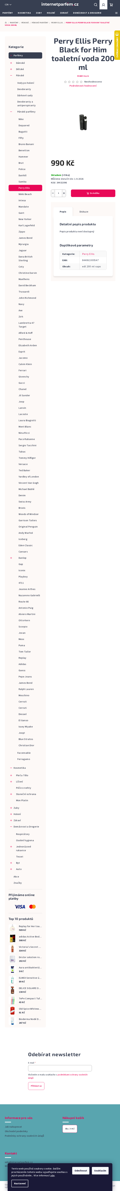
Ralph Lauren (26, 689)
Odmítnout (81, 1170)
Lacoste (23, 414)
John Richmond (27, 298)
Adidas (22, 664)
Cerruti (23, 701)
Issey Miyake (26, 726)
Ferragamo (23, 759)
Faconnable (24, 753)
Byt (18, 863)
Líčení (19, 781)
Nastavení (20, 1183)
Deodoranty (24, 89)
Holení (17, 814)
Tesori (19, 856)
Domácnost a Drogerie (26, 826)
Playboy (23, 576)
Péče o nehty (23, 788)
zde (52, 1175)
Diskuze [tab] (84, 211)
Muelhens (24, 279)
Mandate (24, 206)
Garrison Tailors (28, 520)
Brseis (22, 508)
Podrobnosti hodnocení (83, 85)
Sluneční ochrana (26, 794)
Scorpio (23, 626)
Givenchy (24, 376)
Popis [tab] (63, 211)
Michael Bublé (27, 489)
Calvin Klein (25, 364)
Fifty (21, 138)
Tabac (22, 451)
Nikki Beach (25, 194)
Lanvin (22, 408)
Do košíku (94, 193)
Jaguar (23, 250)
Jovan (22, 633)
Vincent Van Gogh (29, 483)
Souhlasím (100, 1170)
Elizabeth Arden (28, 345)
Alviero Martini (27, 614)
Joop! (22, 733)
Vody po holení (25, 83)
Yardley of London (29, 476)
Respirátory (23, 834)
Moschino (24, 695)
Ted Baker (24, 470)
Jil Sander (24, 395)
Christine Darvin (28, 273)
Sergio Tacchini (28, 445)
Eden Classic (26, 545)
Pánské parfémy (26, 111)
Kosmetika (20, 768)
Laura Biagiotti (27, 420)
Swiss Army (25, 501)
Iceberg (23, 539)
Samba (23, 181)
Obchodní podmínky (16, 1131)
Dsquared (24, 125)
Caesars (23, 551)
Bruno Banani (26, 144)
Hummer (23, 156)
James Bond (25, 238)
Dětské (20, 69)
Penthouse (25, 339)
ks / (70, 1128)
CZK (7, 4)
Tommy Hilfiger (27, 458)
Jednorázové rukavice (23, 848)
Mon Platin (22, 800)
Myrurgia (24, 244)
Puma (22, 645)
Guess (22, 670)
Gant (21, 213)
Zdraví (17, 820)
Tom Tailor (25, 651)
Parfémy (18, 55)
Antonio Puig (26, 608)
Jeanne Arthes (27, 589)
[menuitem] (7, 13)
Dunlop (23, 558)
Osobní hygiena (25, 840)
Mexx (21, 639)
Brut (21, 163)
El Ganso (23, 720)
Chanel (23, 389)
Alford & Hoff (25, 333)
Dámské (20, 63)
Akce (16, 876)
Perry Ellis (24, 188)
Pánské (20, 75)
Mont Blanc (25, 426)
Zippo (22, 231)
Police (22, 169)
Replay (22, 658)
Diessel (23, 714)
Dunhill (23, 175)
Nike (21, 119)
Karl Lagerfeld (27, 225)
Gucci (22, 383)
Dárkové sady (25, 95)
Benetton (24, 150)
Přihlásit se (36, 1086)
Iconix (22, 570)
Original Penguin (28, 526)
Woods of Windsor (29, 514)
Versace (23, 464)
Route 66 (24, 601)
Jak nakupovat (13, 1127)
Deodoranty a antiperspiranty (26, 103)
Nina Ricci (24, 433)
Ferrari (23, 370)
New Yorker (25, 219)
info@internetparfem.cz (19, 1162)
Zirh (21, 316)
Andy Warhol (26, 533)
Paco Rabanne (27, 439)
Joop (21, 401)
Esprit (22, 351)
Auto (19, 869)
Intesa (22, 200)
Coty (21, 266)
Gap (21, 564)
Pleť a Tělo (22, 775)
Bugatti (23, 131)
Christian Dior (26, 745)
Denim (22, 495)
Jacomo (23, 358)
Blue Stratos (26, 739)
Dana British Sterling (26, 258)
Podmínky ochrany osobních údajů (24, 1136)
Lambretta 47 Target (26, 324)
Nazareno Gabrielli (29, 595)
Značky (18, 883)
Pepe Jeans (25, 676)
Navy (21, 304)
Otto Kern (24, 620)
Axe (21, 310)
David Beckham (27, 285)
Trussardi (24, 291)
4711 (21, 583)
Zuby (16, 808)
